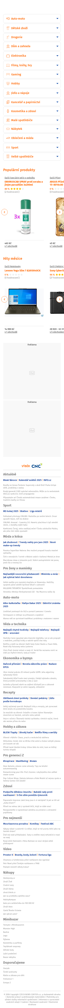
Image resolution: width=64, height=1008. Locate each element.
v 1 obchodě (11, 246)
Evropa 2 (7, 982)
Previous (4, 212)
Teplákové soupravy (11, 946)
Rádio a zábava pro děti (13, 975)
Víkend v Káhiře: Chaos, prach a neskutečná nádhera (26, 737)
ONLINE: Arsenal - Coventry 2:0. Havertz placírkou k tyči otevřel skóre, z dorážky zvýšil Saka (30, 523)
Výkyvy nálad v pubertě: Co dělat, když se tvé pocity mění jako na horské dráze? (31, 830)
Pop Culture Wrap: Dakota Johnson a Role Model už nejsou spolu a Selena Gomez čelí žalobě (32, 779)
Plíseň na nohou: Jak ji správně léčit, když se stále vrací (27, 806)
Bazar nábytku (9, 957)
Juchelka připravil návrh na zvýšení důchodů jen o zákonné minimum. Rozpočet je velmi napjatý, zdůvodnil (28, 685)
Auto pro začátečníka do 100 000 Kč (18, 903)
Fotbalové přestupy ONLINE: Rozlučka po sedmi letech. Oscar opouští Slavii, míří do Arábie (30, 517)
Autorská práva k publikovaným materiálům (26, 996)
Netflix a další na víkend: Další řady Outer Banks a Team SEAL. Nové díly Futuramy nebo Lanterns (30, 645)
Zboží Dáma (8, 888)
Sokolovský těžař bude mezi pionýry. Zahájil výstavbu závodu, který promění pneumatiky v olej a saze (30, 679)
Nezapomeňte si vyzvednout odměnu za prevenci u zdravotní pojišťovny (29, 811)
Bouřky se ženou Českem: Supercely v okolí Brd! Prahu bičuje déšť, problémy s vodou (29, 486)
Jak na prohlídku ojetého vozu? (16, 895)
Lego (5, 935)
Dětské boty (8, 949)
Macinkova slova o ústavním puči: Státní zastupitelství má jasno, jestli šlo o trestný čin (31, 561)
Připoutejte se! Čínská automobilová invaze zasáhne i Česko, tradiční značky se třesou (29, 498)
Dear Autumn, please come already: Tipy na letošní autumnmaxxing (25, 767)
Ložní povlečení (10, 953)
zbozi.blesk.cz (9, 892)
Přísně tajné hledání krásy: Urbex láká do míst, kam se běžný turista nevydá (29, 748)
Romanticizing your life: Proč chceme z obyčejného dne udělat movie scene (30, 773)
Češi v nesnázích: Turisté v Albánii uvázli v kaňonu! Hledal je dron (31, 556)
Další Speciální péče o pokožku (20, 177)
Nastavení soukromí (38, 1002)
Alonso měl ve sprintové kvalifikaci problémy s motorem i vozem (31, 618)
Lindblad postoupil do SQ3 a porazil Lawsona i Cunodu (27, 611)
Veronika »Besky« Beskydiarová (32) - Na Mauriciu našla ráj (29, 591)
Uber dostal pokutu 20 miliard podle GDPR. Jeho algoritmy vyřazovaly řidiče (28, 673)
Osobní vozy (8, 885)
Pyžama (6, 939)
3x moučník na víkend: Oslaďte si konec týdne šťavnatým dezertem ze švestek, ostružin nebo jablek (27, 713)
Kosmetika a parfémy (12, 942)
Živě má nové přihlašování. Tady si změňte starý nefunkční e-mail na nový (31, 836)
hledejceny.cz (9, 878)
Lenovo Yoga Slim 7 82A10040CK (23, 270)
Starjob (6, 968)
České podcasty (10, 971)
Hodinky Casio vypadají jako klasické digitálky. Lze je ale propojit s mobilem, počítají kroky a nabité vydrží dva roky (31, 639)
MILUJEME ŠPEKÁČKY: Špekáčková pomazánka (23, 588)
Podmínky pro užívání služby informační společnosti (32, 998)
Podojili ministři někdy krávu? (16, 866)
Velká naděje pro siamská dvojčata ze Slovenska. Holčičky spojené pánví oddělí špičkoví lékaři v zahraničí (28, 583)
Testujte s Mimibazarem (13, 924)
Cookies (24, 1002)
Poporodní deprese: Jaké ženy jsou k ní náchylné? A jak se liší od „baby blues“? (31, 801)
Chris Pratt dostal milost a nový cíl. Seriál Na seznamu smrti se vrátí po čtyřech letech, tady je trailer (30, 651)
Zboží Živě (7, 881)
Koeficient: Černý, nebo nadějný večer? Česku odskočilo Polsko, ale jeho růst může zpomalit (30, 529)
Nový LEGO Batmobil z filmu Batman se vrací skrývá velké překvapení (28, 842)
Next (60, 212)
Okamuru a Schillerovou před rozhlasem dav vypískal (26, 859)
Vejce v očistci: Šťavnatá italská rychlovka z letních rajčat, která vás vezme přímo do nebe (30, 719)
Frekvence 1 (8, 978)
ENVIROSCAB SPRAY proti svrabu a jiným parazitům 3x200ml (24, 183)
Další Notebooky (13, 266)
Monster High (9, 928)
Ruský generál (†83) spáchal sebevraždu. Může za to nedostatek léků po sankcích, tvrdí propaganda (31, 492)
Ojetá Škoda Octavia (12, 910)
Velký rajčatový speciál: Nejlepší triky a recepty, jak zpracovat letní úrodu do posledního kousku (30, 707)
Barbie (6, 932)
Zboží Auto (7, 906)
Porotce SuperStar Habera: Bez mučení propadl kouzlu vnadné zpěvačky (30, 551)
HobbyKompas (9, 899)
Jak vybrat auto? (10, 913)
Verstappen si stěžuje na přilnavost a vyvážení (23, 614)
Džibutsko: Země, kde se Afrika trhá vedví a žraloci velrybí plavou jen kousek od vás (31, 742)
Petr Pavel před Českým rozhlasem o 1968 (21, 863)
